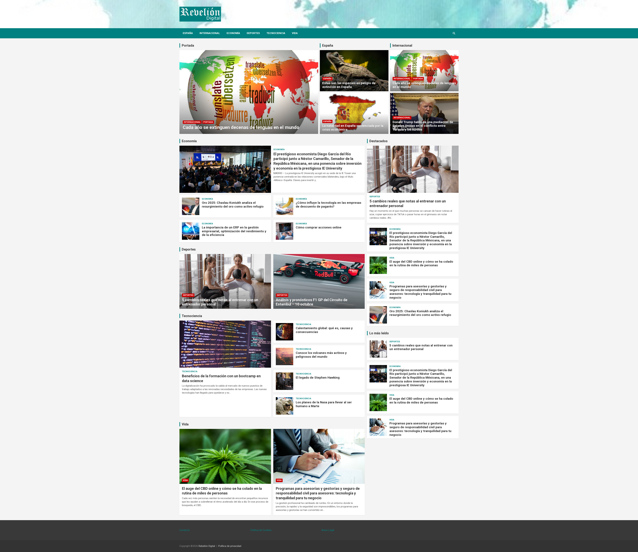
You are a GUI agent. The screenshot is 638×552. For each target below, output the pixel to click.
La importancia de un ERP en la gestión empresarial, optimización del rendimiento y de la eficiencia (234, 231)
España (188, 33)
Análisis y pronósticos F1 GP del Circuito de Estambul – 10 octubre (311, 302)
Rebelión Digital (207, 546)
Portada (188, 45)
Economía (233, 33)
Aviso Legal (327, 530)
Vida (295, 33)
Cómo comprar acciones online (318, 227)
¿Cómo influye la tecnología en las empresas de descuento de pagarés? (328, 204)
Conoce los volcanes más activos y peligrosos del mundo (321, 355)
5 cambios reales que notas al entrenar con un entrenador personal (421, 347)
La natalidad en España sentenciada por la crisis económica (352, 127)
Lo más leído (379, 333)
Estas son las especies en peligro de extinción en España (348, 85)
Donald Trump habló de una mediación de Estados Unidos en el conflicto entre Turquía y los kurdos (423, 126)
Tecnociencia (275, 33)
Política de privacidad (229, 546)
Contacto (184, 530)
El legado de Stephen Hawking (318, 377)
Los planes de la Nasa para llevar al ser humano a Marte (324, 404)
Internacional (210, 33)
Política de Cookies (261, 530)
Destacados (378, 141)
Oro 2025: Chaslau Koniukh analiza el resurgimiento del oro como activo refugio (233, 204)
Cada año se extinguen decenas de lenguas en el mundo (241, 127)
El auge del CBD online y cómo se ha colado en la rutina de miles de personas (421, 263)
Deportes (253, 33)
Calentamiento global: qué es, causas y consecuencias (324, 330)
